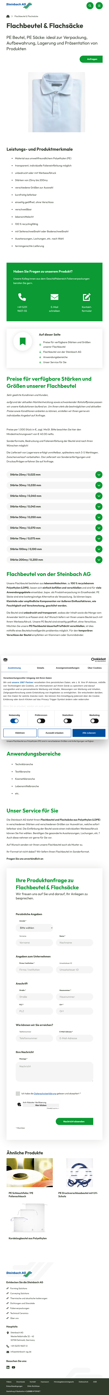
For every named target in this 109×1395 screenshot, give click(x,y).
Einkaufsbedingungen (14, 1386)
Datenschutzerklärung (45, 1093)
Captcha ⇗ (53, 1108)
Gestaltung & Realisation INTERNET (23, 1391)
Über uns (14, 1318)
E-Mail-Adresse (66, 1032)
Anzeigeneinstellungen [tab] (67, 668)
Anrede (22, 921)
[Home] (8, 16)
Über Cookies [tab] (95, 668)
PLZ (21, 1005)
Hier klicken (40, 1105)
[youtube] (13, 1367)
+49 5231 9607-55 (22, 308)
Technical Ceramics (19, 1313)
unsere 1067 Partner (22, 682)
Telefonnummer (25, 1032)
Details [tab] (40, 668)
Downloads (20, 1382)
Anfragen (92, 59)
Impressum (45, 1382)
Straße (22, 990)
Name (62, 936)
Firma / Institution (26, 963)
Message (23, 1059)
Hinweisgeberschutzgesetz (64, 1382)
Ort (61, 1005)
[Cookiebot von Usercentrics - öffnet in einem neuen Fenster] (93, 660)
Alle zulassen (89, 733)
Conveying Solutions (19, 1293)
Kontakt (33, 1382)
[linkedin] (8, 1367)
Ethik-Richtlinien (33, 1386)
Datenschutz (83, 1382)
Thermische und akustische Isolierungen (28, 1298)
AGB (95, 1382)
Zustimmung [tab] (14, 668)
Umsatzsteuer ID (65, 963)
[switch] (41, 721)
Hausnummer (65, 990)
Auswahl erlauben (54, 733)
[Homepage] (19, 6)
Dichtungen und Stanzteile (22, 1303)
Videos (8, 1382)
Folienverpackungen (19, 1308)
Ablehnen (20, 733)
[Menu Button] (99, 5)
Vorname (22, 936)
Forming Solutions (18, 1288)
